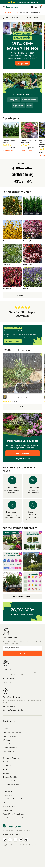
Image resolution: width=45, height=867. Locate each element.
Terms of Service (9, 806)
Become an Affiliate (10, 747)
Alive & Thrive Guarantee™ (12, 799)
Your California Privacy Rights (13, 814)
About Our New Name (11, 784)
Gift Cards (6, 740)
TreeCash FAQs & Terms (11, 781)
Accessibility (7, 810)
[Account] (36, 7)
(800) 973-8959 (24, 459)
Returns (5, 803)
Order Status (7, 762)
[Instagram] (5, 840)
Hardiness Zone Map (10, 777)
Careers (5, 729)
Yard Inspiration (8, 751)
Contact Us (7, 682)
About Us (6, 725)
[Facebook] (15, 840)
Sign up (22, 653)
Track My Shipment (9, 706)
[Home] (12, 7)
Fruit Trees (24, 13)
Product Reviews (9, 744)
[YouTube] (21, 840)
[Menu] (4, 7)
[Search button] (32, 7)
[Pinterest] (26, 840)
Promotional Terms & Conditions (14, 818)
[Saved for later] (16, 124)
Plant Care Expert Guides (12, 732)
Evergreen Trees (36, 13)
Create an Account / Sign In (13, 710)
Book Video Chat (22, 453)
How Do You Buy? (12, 341)
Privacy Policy (8, 795)
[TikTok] (10, 840)
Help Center (7, 769)
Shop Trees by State (10, 736)
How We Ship (7, 773)
